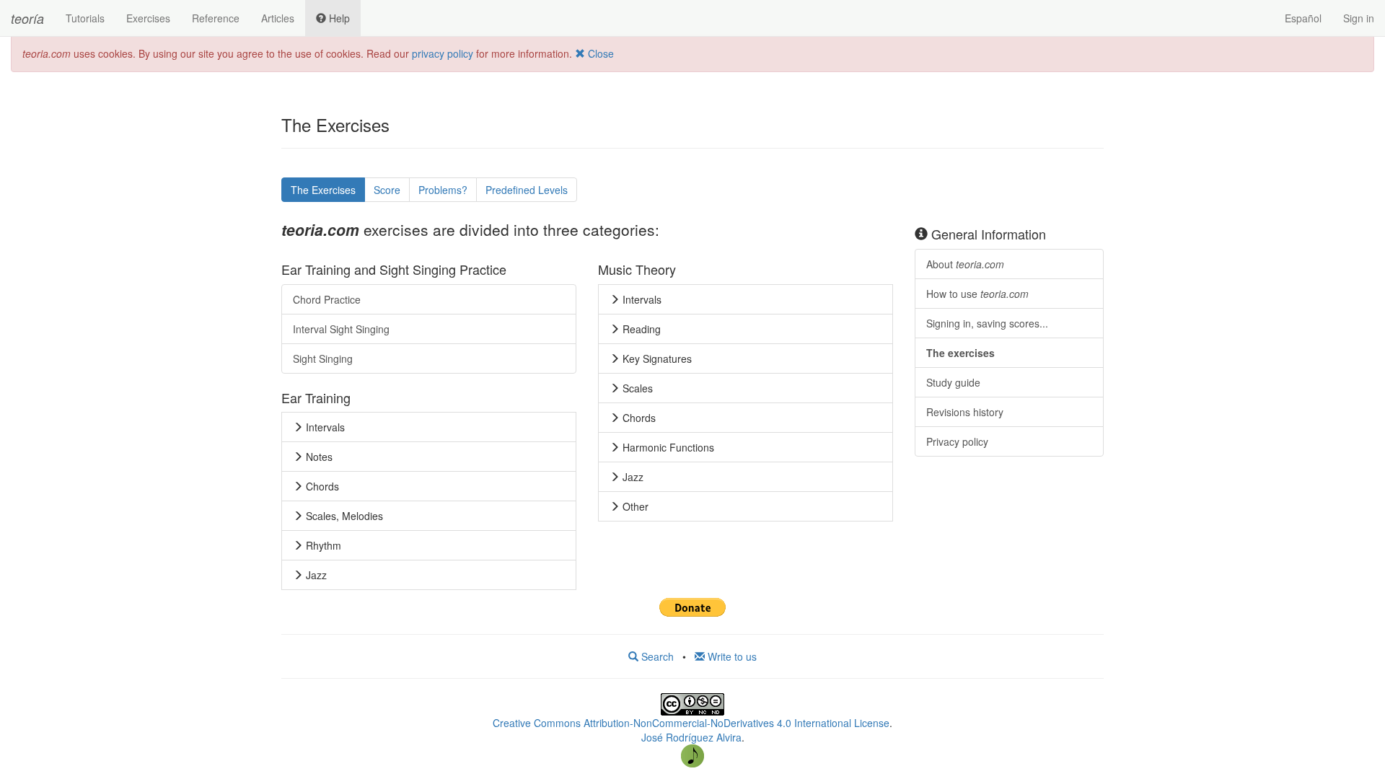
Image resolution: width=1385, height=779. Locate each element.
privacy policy (442, 53)
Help (338, 18)
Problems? (442, 189)
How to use (977, 293)
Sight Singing (323, 358)
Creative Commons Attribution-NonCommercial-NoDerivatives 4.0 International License (691, 723)
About (965, 264)
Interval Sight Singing (341, 329)
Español (1303, 18)
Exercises (148, 18)
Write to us (731, 656)
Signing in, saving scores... (987, 323)
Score (387, 189)
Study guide (953, 382)
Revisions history (964, 412)
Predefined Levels (526, 189)
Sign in (1358, 18)
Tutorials (85, 18)
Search (656, 656)
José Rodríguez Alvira (691, 737)
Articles (277, 18)
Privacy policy (957, 441)
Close (599, 53)
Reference (215, 18)
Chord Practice (327, 299)
